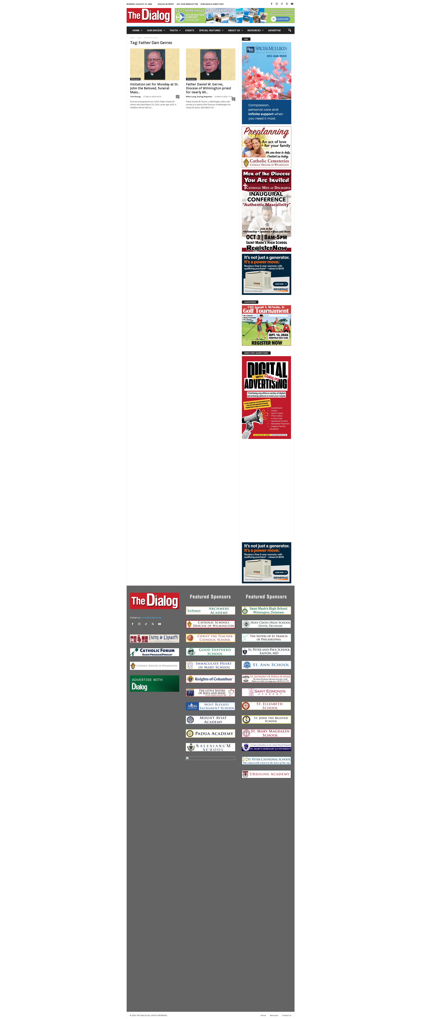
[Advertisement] (266, 490)
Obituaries (135, 79)
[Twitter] (287, 4)
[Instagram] (277, 4)
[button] (289, 30)
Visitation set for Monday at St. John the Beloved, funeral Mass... (154, 88)
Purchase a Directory (212, 4)
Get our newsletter (187, 4)
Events (189, 30)
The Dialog (135, 96)
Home (136, 30)
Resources (254, 30)
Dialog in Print (166, 4)
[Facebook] (272, 4)
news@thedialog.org (151, 617)
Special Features (210, 30)
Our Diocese (154, 30)
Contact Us (286, 1015)
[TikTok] (282, 4)
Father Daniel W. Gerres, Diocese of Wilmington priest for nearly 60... (208, 88)
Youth (174, 30)
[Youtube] (292, 4)
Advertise (274, 30)
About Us (234, 30)
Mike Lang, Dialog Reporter (199, 96)
